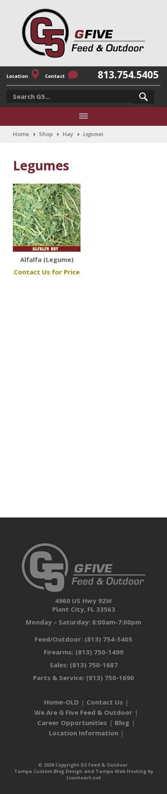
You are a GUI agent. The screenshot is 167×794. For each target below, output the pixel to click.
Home (21, 134)
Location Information (83, 733)
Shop (46, 134)
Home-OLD (61, 702)
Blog (122, 722)
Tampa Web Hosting (120, 771)
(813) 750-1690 (110, 677)
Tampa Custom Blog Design (48, 771)
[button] (143, 97)
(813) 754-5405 (108, 639)
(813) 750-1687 (94, 664)
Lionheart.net (83, 777)
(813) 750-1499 (99, 652)
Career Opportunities (72, 722)
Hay (68, 134)
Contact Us (104, 702)
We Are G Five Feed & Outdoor (83, 712)
